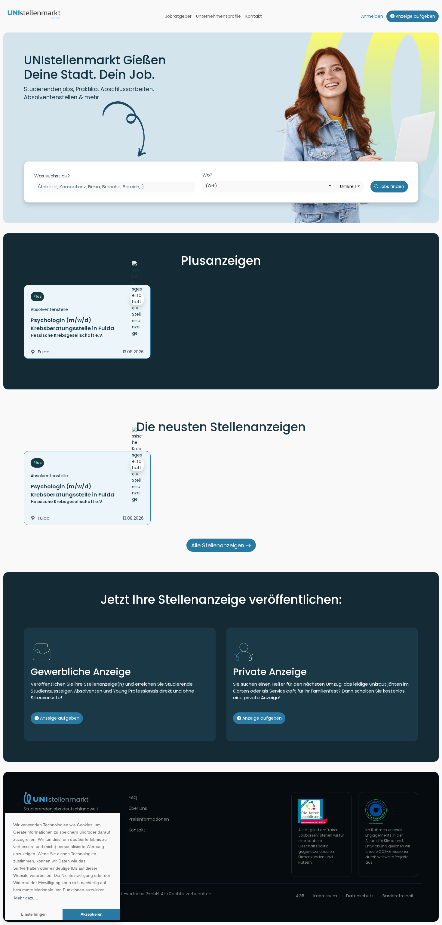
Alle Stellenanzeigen (218, 545)
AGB (300, 896)
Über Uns (138, 808)
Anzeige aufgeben (414, 16)
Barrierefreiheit (398, 896)
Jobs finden (391, 186)
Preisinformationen (149, 819)
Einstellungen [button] (34, 914)
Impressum (325, 896)
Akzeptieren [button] (92, 914)
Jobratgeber (178, 16)
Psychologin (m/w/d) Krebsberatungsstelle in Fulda (72, 324)
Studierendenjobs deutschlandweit (61, 809)
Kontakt (253, 16)
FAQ (133, 797)
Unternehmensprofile (218, 16)
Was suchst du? (52, 176)
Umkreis (348, 186)
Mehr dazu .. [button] (26, 898)
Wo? (207, 175)
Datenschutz (359, 896)
